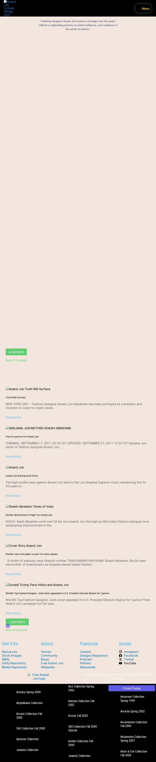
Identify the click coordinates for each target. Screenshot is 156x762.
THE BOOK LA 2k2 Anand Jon (78, 290)
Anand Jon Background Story (22, 475)
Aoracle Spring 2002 (132, 711)
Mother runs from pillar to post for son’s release (32, 554)
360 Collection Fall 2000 (30, 728)
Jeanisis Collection (27, 750)
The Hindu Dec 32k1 (78, 184)
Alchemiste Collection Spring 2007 (133, 738)
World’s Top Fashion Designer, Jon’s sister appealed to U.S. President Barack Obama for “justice (57, 593)
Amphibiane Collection (29, 703)
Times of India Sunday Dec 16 (78, 112)
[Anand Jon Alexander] (11, 8)
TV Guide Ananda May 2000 (78, 88)
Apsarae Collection (27, 739)
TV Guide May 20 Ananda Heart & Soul (78, 64)
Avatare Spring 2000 (28, 692)
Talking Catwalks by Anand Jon (78, 314)
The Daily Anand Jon (78, 233)
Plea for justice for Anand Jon (22, 436)
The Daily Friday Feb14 (78, 208)
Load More (16, 352)
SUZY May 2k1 (78, 338)
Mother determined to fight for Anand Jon (29, 514)
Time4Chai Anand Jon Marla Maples (78, 160)
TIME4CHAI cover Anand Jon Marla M (78, 136)
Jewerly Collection (79, 756)
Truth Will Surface (16, 397)
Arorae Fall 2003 (78, 716)
